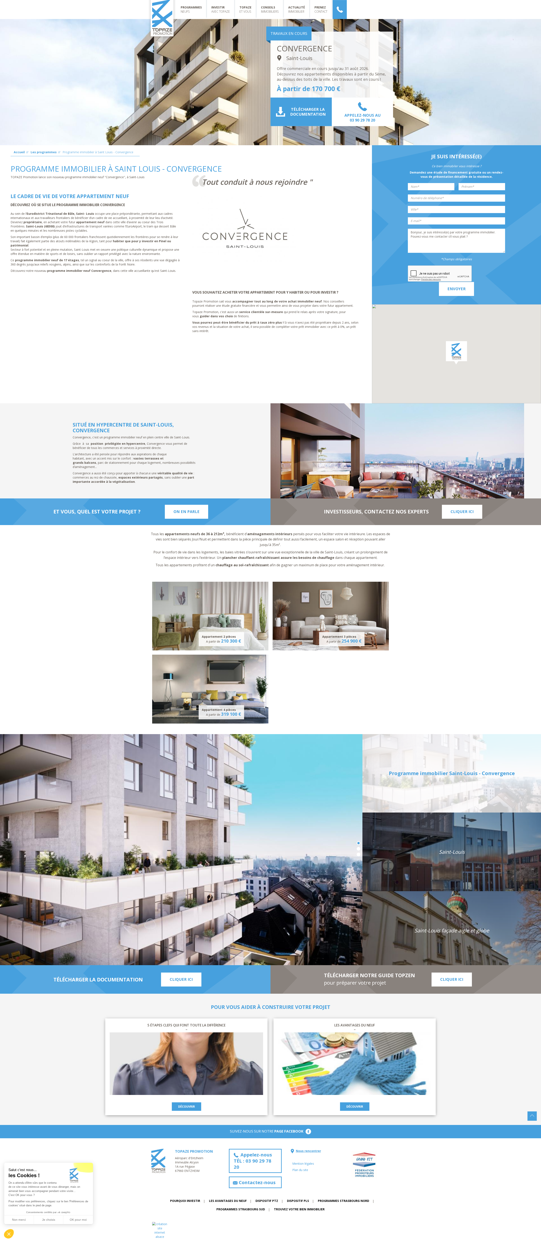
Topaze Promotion (194, 1151)
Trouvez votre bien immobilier (299, 1209)
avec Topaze (220, 9)
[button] (456, 352)
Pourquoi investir (185, 1201)
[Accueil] (163, 19)
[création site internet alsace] (270, 1230)
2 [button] (358, 849)
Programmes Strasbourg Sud (240, 1209)
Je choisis (48, 1219)
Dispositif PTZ (266, 1201)
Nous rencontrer (308, 1151)
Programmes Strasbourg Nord (343, 1201)
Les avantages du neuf (354, 1025)
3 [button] (358, 854)
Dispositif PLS (298, 1201)
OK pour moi (78, 1219)
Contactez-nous (257, 1182)
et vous (245, 9)
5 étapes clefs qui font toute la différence (186, 1025)
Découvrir (186, 1106)
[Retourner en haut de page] (532, 1116)
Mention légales (303, 1164)
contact (320, 9)
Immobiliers (270, 9)
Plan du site (300, 1170)
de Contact (340, 9)
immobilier (296, 9)
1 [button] (358, 843)
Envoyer (456, 288)
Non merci (19, 1219)
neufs (191, 9)
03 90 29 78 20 (362, 120)
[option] (181, 850)
